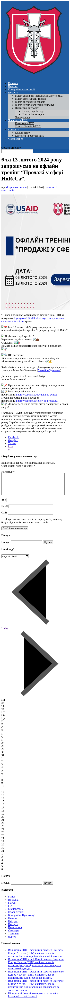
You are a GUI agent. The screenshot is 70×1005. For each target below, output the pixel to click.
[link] (49, 370)
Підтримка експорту (27, 107)
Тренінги (13, 933)
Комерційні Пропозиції (21, 915)
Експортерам (15, 908)
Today (4, 628)
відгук (11, 902)
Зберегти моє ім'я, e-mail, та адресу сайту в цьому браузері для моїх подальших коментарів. (32, 521)
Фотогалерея (15, 138)
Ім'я (3, 499)
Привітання (15, 927)
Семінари (13, 930)
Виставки (13, 899)
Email (4, 506)
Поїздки (13, 921)
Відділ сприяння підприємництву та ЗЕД (39, 95)
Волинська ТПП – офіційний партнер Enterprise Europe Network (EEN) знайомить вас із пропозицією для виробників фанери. (36, 974)
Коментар (8, 471)
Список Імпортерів (33, 114)
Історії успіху (15, 911)
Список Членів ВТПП (28, 126)
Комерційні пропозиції (21, 89)
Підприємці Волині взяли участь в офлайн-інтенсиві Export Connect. (33, 995)
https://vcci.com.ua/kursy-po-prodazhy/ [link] (37, 400)
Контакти (13, 129)
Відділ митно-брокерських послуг (34, 104)
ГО (10, 905)
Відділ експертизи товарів (30, 101)
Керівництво (22, 132)
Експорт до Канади (33, 111)
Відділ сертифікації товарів (30, 98)
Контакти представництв (29, 135)
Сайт (4, 512)
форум (12, 936)
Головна (13, 83)
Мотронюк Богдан (16, 187)
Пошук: (5, 542)
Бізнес (11, 896)
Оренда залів (22, 117)
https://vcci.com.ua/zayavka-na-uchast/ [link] (36, 394)
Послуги (13, 92)
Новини (13, 86)
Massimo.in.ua (29, 1002)
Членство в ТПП (18, 120)
